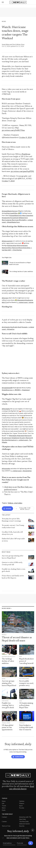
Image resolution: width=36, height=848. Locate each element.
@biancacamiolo (7, 241)
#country (22, 438)
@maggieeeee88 (7, 388)
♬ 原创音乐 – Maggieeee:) (21, 390)
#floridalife (22, 220)
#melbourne (29, 300)
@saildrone (26, 154)
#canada (24, 327)
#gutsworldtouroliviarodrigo (21, 248)
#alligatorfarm (23, 218)
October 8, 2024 (25, 138)
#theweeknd (21, 300)
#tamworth (28, 435)
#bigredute (20, 435)
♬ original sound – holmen (25, 302)
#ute (6, 440)
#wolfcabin (14, 327)
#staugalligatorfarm (15, 215)
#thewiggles (13, 435)
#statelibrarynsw (7, 390)
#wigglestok (15, 438)
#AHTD (4, 302)
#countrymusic (6, 438)
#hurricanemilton (27, 215)
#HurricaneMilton (12, 213)
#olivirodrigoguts (22, 245)
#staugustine (6, 218)
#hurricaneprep (7, 220)
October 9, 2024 (8, 181)
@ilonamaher (6, 468)
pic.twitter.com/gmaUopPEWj (22, 171)
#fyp (3, 440)
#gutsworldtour (7, 248)
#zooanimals (14, 218)
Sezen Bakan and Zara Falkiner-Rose (13, 44)
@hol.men (5, 298)
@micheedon (6, 327)
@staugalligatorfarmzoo (9, 211)
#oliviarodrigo (11, 245)
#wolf (20, 327)
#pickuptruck (12, 440)
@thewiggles (6, 409)
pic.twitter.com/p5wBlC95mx (13, 130)
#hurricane (15, 220)
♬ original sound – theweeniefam (21, 471)
